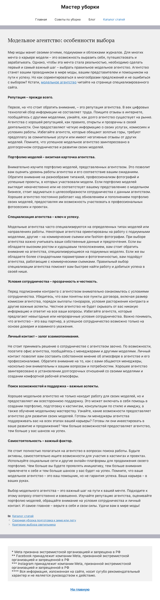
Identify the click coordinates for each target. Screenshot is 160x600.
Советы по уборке (68, 19)
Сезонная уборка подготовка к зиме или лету (44, 520)
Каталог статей (114, 19)
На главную (80, 589)
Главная (41, 19)
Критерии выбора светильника (34, 524)
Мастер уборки (80, 7)
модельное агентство (58, 82)
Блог (92, 19)
